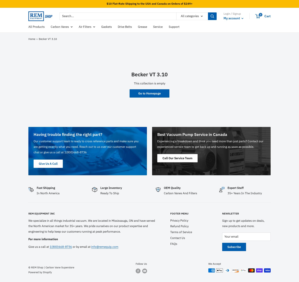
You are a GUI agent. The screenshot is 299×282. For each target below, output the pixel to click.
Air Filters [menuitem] (85, 26)
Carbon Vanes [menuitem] (60, 26)
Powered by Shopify (40, 272)
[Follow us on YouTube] (144, 270)
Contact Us (177, 238)
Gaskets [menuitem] (106, 26)
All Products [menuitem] (36, 26)
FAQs (173, 244)
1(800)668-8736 (61, 247)
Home (31, 39)
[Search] (212, 16)
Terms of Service (181, 232)
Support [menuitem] (174, 26)
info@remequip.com (104, 247)
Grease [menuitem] (142, 26)
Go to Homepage (149, 93)
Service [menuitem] (158, 26)
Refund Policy (179, 226)
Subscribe (234, 247)
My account (232, 18)
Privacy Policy (179, 220)
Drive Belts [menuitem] (125, 26)
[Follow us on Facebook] (138, 270)
